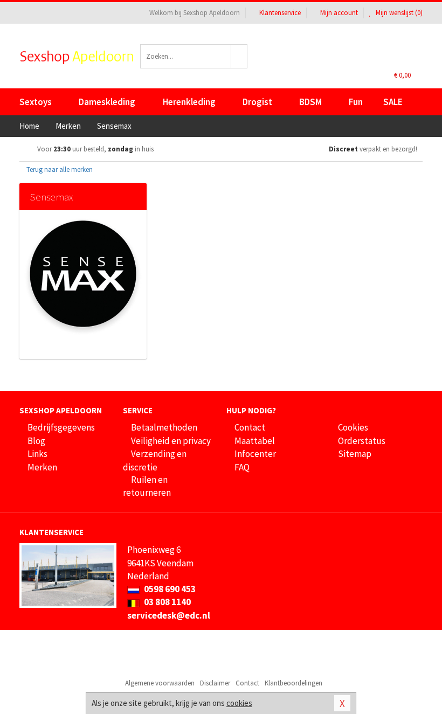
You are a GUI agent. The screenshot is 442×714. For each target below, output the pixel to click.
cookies (239, 703)
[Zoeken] (239, 56)
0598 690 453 (169, 589)
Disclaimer (215, 683)
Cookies (353, 427)
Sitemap (354, 454)
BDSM (310, 102)
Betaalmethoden (164, 427)
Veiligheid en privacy (171, 441)
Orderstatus (361, 441)
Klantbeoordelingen (293, 683)
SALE (393, 102)
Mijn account (339, 12)
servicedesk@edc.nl (168, 615)
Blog (36, 441)
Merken (42, 467)
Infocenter (255, 454)
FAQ (242, 467)
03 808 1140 (166, 602)
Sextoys (35, 102)
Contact (249, 427)
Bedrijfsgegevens (61, 427)
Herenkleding (189, 102)
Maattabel (254, 441)
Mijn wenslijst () (398, 12)
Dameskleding (107, 102)
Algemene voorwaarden (160, 683)
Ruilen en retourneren (147, 486)
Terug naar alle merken (59, 169)
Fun (356, 102)
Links (37, 454)
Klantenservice (280, 12)
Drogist (257, 102)
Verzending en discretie (155, 460)
